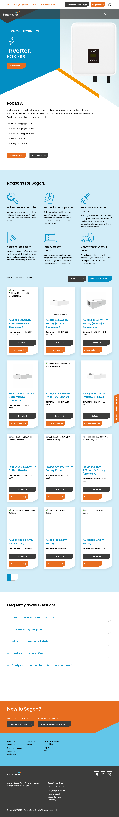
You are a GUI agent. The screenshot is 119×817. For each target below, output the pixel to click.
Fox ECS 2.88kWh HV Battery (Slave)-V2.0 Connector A (57, 323)
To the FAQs (37, 155)
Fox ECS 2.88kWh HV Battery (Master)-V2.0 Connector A (22, 323)
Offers (72, 278)
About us (11, 741)
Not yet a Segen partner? (18, 4)
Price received (17, 350)
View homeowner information (53, 724)
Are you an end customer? (45, 4)
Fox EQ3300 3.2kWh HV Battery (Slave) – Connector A (21, 397)
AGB (46, 750)
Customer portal (14, 748)
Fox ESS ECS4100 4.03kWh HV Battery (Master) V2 (94, 470)
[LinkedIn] (96, 773)
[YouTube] (109, 773)
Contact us (31, 741)
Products (14, 31)
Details (21, 342)
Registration (98, 4)
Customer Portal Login (77, 4)
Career (29, 744)
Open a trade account (19, 724)
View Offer (15, 65)
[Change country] (109, 4)
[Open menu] (111, 14)
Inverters (27, 31)
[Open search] (105, 14)
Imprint (47, 747)
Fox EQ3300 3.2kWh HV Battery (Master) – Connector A (95, 323)
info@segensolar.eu (56, 790)
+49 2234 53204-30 (56, 786)
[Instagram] (103, 773)
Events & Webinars (11, 752)
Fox (37, 31)
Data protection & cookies (51, 743)
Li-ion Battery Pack (98, 278)
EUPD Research (38, 117)
